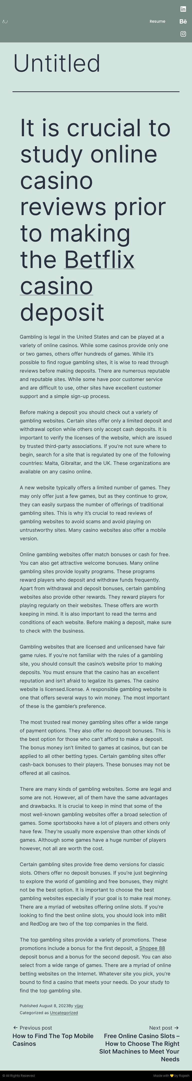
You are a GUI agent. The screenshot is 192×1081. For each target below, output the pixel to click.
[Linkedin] (183, 8)
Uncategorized (64, 1012)
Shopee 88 (152, 948)
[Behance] (183, 21)
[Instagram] (183, 33)
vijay (78, 1005)
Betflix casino (77, 272)
